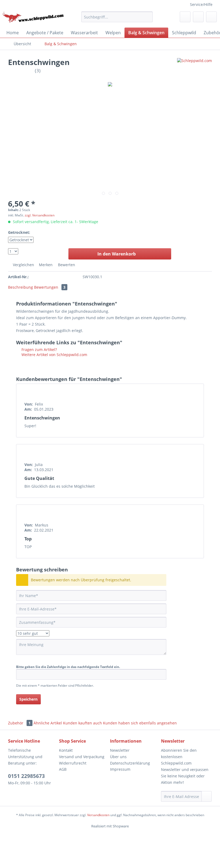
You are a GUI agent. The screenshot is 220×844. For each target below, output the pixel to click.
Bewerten (66, 264)
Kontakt (66, 750)
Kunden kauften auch (82, 722)
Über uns (118, 756)
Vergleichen (23, 264)
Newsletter (120, 750)
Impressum (120, 769)
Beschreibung (20, 287)
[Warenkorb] (211, 17)
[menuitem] (117, 17)
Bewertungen (49, 287)
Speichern (28, 699)
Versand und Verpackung (81, 756)
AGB (63, 769)
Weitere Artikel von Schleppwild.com (53, 354)
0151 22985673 (26, 776)
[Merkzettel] (185, 17)
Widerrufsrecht (72, 763)
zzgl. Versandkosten (39, 215)
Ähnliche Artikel (48, 722)
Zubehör (19, 722)
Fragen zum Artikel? (38, 349)
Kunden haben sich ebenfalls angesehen (140, 722)
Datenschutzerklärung (130, 763)
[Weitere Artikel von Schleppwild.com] (194, 67)
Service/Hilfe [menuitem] (201, 4)
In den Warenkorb (116, 254)
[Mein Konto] (198, 17)
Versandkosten (98, 815)
